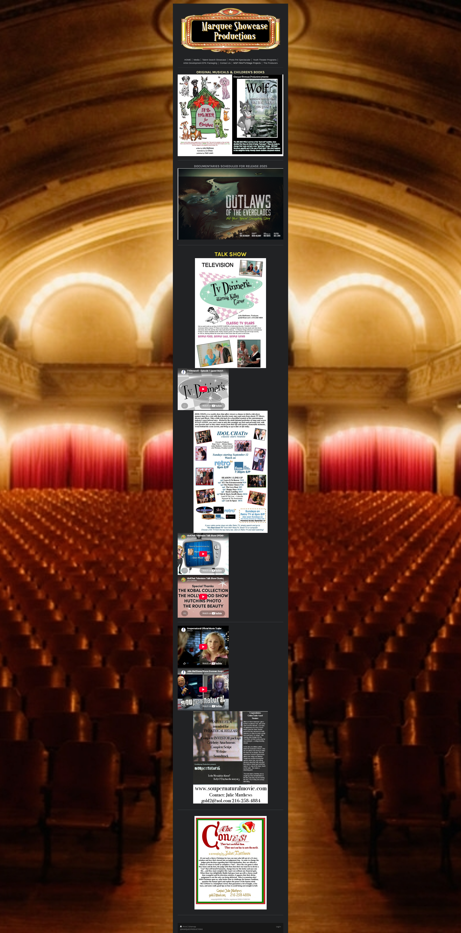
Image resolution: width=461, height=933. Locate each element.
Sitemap (192, 926)
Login (278, 926)
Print (185, 926)
